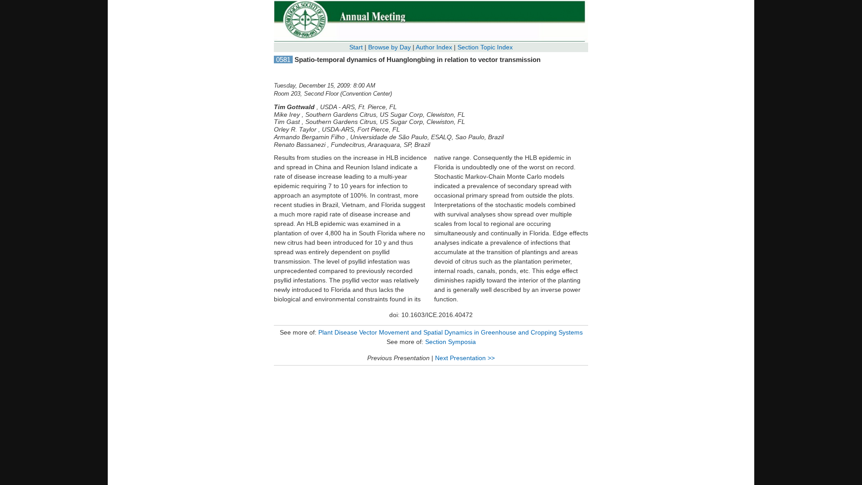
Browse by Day (389, 47)
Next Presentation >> (465, 358)
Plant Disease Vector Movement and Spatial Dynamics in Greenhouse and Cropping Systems (450, 332)
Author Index (434, 47)
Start (356, 47)
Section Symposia (450, 341)
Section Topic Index (485, 47)
